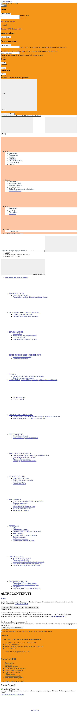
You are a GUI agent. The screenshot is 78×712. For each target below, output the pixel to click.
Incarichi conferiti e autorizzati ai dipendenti (27, 531)
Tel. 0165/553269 (13, 644)
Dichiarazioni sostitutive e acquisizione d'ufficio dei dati (31, 455)
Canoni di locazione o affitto (22, 357)
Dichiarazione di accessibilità (14, 670)
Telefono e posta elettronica (22, 558)
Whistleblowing (10, 674)
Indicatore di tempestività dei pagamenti (25, 316)
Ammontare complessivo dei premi (24, 507)
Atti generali (17, 587)
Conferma (11, 114)
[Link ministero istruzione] (10, 3)
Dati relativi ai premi (19, 505)
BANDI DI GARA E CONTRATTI (21, 415)
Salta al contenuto (6, 2)
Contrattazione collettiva (21, 530)
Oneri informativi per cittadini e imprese (25, 585)
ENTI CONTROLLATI (17, 476)
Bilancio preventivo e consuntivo (23, 378)
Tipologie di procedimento (21, 459)
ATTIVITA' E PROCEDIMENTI (20, 453)
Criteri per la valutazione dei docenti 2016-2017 (28, 501)
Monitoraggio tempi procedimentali (24, 457)
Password (23, 18)
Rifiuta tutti (17, 607)
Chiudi (3, 62)
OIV (14, 528)
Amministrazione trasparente (14, 678)
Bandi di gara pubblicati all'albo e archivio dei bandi (29, 418)
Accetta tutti (31, 607)
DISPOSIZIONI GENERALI (19, 581)
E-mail (22, 47)
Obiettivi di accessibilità (20, 295)
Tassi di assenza (18, 533)
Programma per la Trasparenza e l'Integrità (26, 588)
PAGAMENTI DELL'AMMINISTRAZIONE (24, 313)
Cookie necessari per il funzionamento (13, 622)
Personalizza (5, 607)
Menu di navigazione (38, 274)
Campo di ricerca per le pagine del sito (13, 251)
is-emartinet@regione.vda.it (26, 646)
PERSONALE (14, 526)
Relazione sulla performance (22, 508)
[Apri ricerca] (61, 125)
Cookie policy (9, 663)
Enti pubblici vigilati (19, 484)
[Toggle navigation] (17, 125)
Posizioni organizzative (20, 539)
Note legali (8, 665)
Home (7, 253)
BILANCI (12, 374)
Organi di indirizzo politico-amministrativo (26, 565)
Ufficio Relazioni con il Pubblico (15, 668)
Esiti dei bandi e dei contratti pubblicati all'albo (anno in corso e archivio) (36, 416)
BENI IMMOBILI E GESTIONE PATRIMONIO (25, 355)
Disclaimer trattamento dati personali (12, 694)
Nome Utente (24, 16)
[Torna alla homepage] (39, 116)
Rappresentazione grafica (21, 478)
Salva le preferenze (16, 627)
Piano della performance (21, 510)
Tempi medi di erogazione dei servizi (25, 336)
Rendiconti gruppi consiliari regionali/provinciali (28, 562)
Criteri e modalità (18, 399)
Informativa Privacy (11, 667)
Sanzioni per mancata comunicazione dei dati (27, 564)
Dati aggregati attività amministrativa (24, 461)
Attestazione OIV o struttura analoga (24, 583)
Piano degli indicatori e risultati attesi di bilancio (28, 376)
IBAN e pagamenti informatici (22, 314)
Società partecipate (19, 482)
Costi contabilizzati (19, 337)
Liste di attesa (17, 334)
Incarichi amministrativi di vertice (23, 541)
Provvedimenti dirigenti (20, 436)
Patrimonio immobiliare (20, 359)
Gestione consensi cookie (13, 676)
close (3, 134)
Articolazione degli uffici (21, 560)
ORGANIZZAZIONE (16, 556)
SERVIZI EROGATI (16, 332)
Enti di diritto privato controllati (23, 480)
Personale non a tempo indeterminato (25, 535)
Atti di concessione (19, 397)
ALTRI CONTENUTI (16, 293)
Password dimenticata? (8, 21)
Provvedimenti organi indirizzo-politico (25, 438)
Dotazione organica (19, 537)
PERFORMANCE (15, 499)
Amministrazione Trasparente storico (17, 254)
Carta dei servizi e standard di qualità (25, 339)
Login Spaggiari (52, 51)
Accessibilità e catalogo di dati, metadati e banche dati (30, 297)
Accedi (4, 5)
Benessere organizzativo (21, 503)
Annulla (4, 114)
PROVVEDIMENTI (16, 434)
